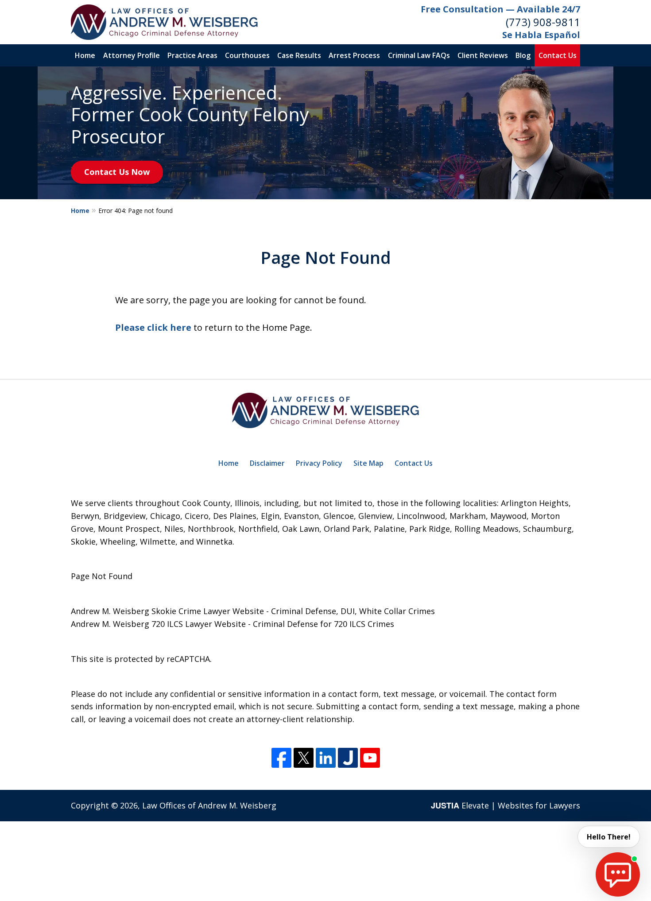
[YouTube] (370, 758)
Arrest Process (354, 55)
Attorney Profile (131, 55)
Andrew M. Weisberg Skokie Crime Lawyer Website (167, 611)
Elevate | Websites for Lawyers (505, 805)
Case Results (299, 55)
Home (85, 55)
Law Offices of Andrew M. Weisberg (209, 805)
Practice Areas (192, 55)
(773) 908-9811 (543, 22)
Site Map (368, 463)
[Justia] (348, 758)
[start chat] (618, 874)
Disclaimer (267, 463)
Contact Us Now (117, 171)
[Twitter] (304, 758)
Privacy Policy (319, 463)
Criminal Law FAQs (419, 55)
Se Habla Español (541, 35)
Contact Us (558, 55)
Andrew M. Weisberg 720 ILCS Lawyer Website (158, 624)
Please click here (153, 327)
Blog (523, 55)
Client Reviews (482, 55)
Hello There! (609, 837)
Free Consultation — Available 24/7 (500, 9)
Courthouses (247, 55)
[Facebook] (281, 758)
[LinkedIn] (326, 758)
